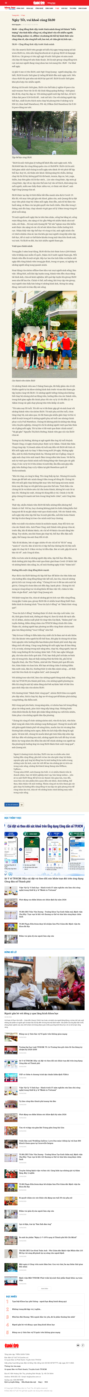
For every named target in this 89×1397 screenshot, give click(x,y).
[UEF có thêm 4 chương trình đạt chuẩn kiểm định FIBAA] (10, 1077)
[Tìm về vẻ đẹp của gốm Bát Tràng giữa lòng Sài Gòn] (10, 1130)
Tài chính (73, 8)
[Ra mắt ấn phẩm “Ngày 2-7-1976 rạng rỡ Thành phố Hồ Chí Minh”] (10, 1240)
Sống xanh (49, 8)
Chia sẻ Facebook (12, 804)
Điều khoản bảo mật (29, 1382)
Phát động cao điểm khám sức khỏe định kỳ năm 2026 (42, 899)
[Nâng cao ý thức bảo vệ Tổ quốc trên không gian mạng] (10, 1037)
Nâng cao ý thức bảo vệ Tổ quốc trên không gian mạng (43, 1034)
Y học (57, 8)
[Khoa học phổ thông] (50, 3)
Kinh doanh (82, 8)
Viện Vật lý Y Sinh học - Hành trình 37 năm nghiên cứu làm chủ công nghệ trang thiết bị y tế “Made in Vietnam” (49, 888)
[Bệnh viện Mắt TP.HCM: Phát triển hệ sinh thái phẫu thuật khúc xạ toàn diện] (10, 1281)
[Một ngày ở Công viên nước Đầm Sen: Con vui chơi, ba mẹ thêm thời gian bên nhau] (10, 1267)
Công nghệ (39, 8)
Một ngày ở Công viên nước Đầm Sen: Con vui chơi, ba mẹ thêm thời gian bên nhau (51, 1265)
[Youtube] (78, 1345)
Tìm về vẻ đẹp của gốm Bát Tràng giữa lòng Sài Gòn (41, 1127)
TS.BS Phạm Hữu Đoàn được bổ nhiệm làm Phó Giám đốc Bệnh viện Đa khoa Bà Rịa (49, 925)
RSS (46, 1382)
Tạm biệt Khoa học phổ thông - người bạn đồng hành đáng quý (39, 1301)
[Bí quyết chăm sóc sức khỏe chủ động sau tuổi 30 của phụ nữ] (10, 1201)
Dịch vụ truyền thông (11, 1382)
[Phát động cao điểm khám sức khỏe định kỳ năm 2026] (10, 902)
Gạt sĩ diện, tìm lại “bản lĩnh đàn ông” (35, 1224)
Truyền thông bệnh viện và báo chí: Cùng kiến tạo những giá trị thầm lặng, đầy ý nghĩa (49, 1171)
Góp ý (40, 1382)
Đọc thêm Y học (12, 818)
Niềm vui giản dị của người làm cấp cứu (36, 936)
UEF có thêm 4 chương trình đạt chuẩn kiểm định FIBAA (44, 1074)
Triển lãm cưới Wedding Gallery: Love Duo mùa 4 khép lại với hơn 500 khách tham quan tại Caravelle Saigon (50, 1142)
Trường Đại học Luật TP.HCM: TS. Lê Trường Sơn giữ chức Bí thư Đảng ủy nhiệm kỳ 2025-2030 (50, 1048)
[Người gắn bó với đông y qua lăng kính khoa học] (44, 983)
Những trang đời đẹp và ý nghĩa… (26, 1309)
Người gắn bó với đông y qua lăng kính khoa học (31, 1013)
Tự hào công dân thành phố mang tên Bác (37, 1101)
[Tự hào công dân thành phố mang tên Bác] (10, 1104)
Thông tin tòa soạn (12, 1366)
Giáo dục (64, 8)
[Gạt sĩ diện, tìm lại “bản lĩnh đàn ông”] (10, 1227)
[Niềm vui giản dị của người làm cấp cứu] (10, 939)
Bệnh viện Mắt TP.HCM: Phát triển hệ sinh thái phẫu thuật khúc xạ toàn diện (50, 1279)
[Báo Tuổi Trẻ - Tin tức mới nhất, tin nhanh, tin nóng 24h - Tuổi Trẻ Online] (39, 3)
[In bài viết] (22, 805)
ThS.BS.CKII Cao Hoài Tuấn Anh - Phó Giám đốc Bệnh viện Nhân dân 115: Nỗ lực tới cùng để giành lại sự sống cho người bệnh (51, 1251)
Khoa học (29, 8)
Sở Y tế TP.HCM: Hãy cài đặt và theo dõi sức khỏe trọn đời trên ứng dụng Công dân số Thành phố (43, 880)
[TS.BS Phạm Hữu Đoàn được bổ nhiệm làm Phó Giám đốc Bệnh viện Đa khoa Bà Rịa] (10, 927)
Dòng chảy (20, 8)
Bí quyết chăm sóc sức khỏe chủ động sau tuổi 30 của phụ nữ (45, 1198)
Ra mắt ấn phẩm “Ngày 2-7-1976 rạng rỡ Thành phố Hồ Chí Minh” (48, 1237)
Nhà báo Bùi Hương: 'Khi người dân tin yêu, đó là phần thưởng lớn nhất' (43, 1317)
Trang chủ (15, 15)
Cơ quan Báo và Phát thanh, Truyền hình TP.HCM (25, 1369)
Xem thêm (44, 1288)
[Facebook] (83, 1345)
